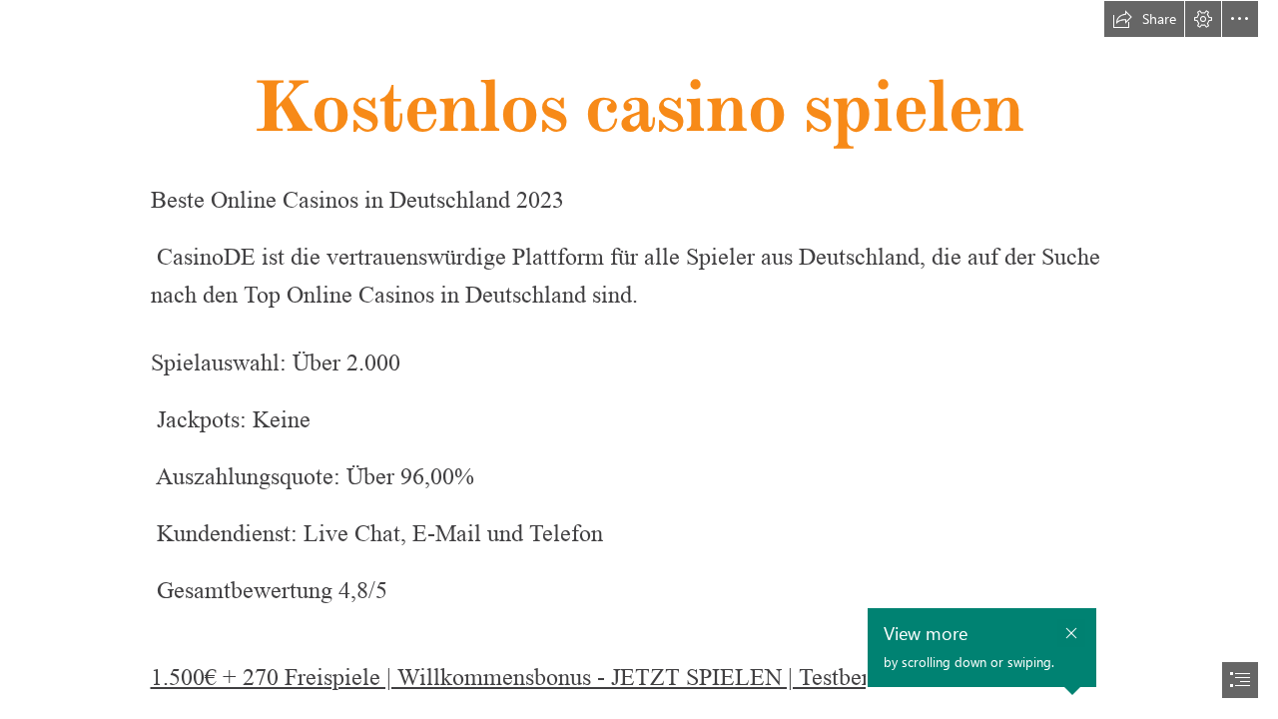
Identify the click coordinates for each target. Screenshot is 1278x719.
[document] (639, 359)
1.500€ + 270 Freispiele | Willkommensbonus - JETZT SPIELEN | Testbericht (529, 677)
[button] (1144, 19)
